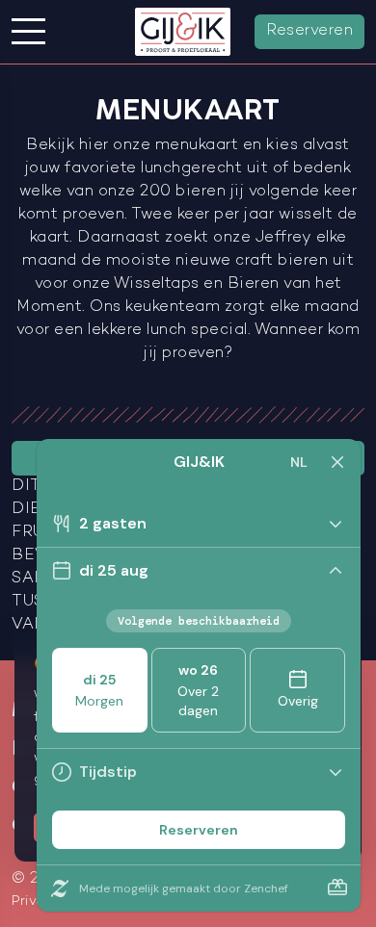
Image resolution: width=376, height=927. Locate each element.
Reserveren (309, 31)
